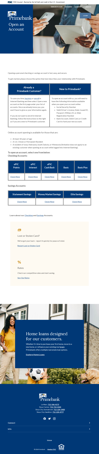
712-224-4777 (58, 412)
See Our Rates (23, 278)
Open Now (15, 177)
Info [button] (9, 429)
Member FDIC (51, 449)
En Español (68, 6)
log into (28, 98)
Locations (77, 6)
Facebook (44, 418)
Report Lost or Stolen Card (29, 246)
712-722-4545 (55, 407)
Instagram (54, 418)
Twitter (49, 418)
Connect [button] (11, 423)
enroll (36, 98)
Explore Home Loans (35, 354)
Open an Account (56, 6)
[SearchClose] (73, 16)
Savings (40, 215)
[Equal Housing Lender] (61, 447)
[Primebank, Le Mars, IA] (20, 15)
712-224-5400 (59, 410)
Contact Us (87, 6)
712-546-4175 (53, 404)
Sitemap (49, 440)
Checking (29, 215)
